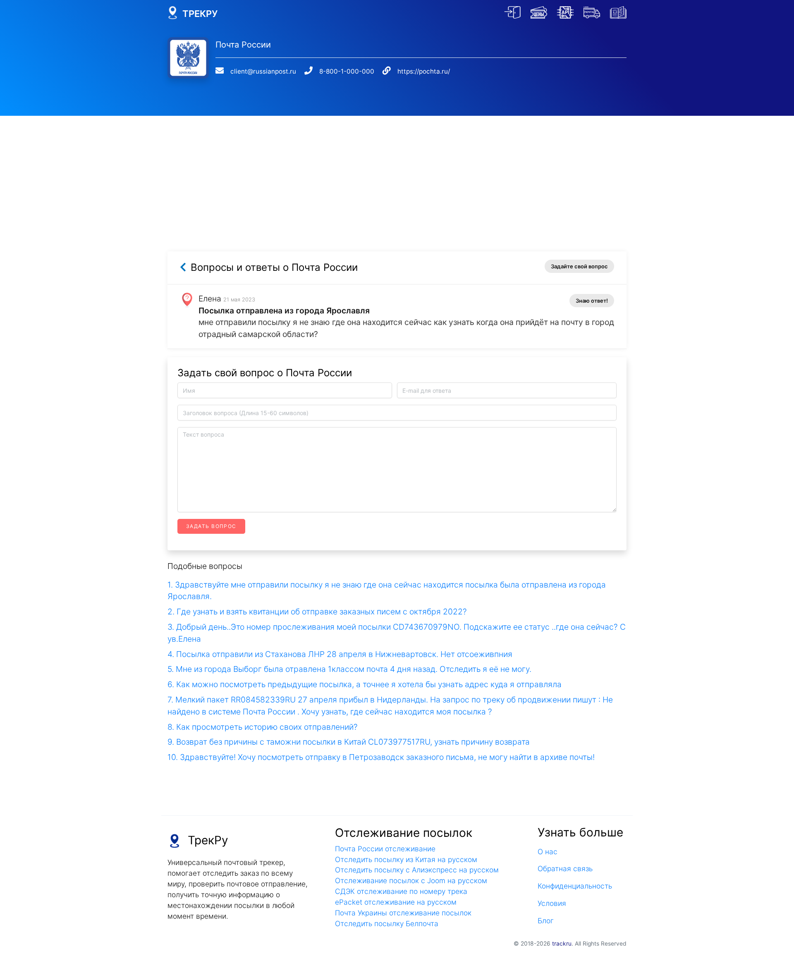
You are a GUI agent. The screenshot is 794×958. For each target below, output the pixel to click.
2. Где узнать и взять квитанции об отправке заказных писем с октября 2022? (317, 611)
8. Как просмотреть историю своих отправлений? (262, 727)
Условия (552, 903)
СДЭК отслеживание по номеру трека (401, 891)
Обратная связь (565, 868)
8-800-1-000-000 (346, 71)
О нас (547, 851)
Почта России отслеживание (385, 848)
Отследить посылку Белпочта (386, 923)
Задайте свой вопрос (579, 266)
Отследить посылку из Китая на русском (406, 859)
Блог (546, 920)
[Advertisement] (397, 174)
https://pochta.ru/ (423, 71)
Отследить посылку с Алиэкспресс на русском (417, 869)
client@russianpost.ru (263, 71)
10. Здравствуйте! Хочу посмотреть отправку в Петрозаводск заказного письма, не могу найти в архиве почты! (381, 757)
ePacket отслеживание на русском (396, 902)
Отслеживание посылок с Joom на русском (411, 880)
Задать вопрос (211, 526)
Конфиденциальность (575, 886)
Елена (209, 298)
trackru (562, 943)
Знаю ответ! (592, 300)
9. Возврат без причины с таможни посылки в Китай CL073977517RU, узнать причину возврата (348, 742)
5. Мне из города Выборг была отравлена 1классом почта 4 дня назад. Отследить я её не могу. (349, 669)
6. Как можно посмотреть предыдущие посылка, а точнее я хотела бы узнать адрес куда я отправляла (364, 684)
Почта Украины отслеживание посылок (403, 912)
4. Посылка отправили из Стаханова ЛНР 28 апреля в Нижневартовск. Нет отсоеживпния (339, 654)
